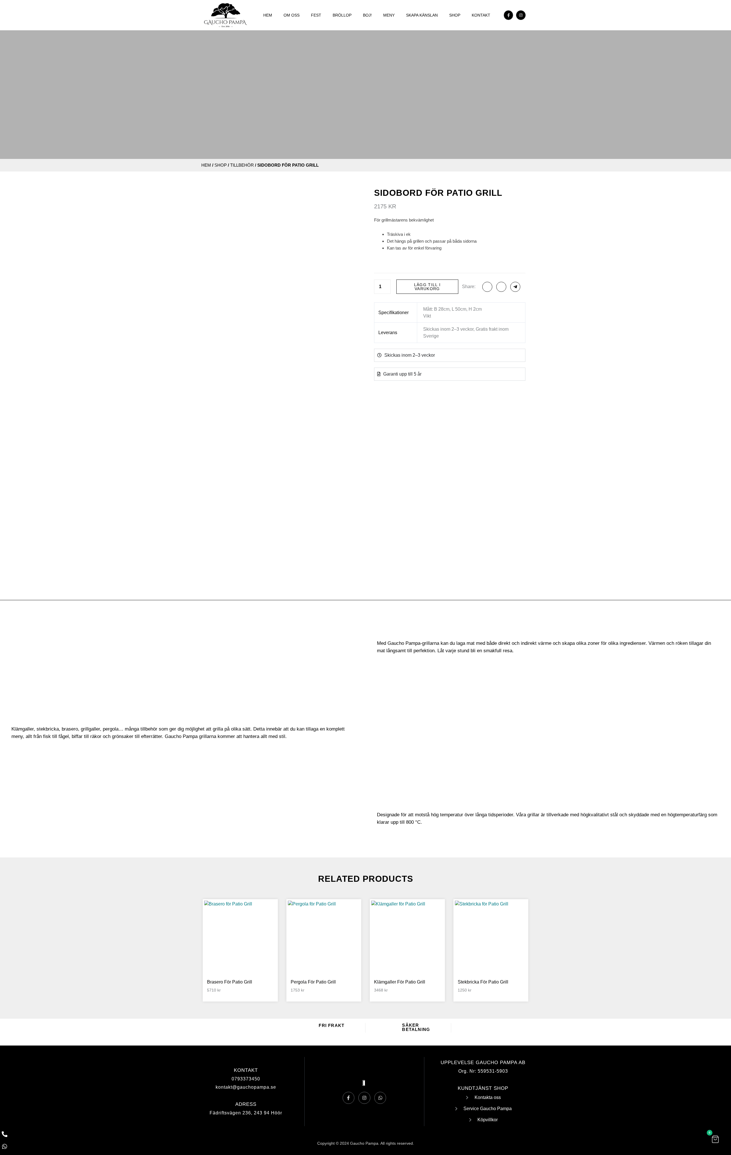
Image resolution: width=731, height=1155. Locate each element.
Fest (316, 15)
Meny (389, 15)
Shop (454, 15)
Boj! (367, 15)
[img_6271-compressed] (225, 480)
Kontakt (481, 15)
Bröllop (342, 15)
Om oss (292, 15)
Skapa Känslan (422, 15)
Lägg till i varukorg (427, 286)
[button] (715, 1139)
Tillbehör (242, 165)
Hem (267, 15)
